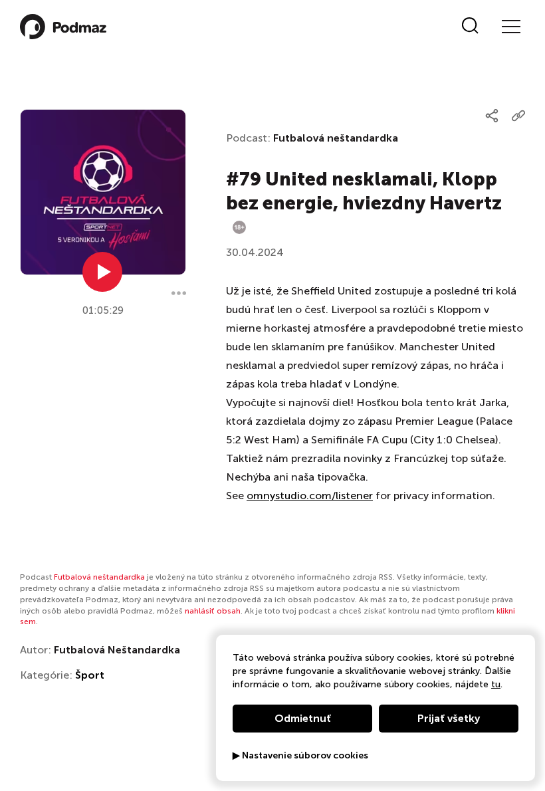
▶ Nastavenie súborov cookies (300, 755)
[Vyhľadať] (470, 27)
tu (495, 684)
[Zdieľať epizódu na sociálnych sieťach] (491, 115)
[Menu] (510, 27)
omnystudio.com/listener (310, 495)
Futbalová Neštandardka (117, 649)
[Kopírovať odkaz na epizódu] (518, 115)
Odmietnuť (302, 718)
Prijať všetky (448, 718)
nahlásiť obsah (213, 611)
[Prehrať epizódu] (102, 272)
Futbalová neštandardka (335, 138)
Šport (89, 675)
